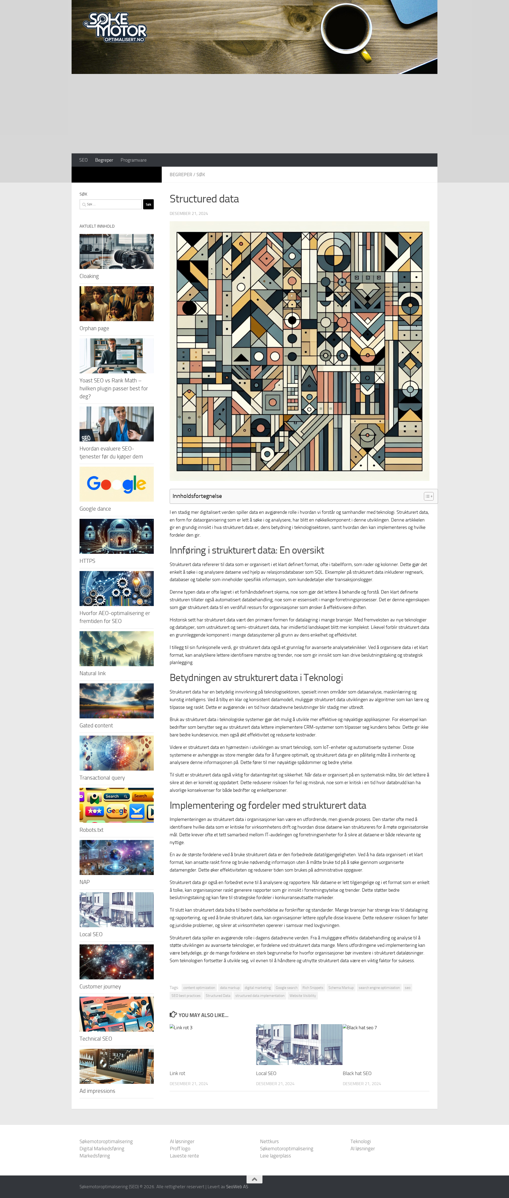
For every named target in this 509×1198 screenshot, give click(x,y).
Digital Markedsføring (102, 1149)
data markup (230, 987)
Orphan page (94, 328)
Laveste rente (184, 1156)
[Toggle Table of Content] (426, 496)
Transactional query (102, 777)
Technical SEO (96, 1038)
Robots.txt (91, 829)
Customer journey (100, 986)
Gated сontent (96, 725)
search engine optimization (379, 987)
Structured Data (218, 995)
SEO (83, 160)
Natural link (93, 673)
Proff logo (180, 1149)
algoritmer (385, 699)
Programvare (134, 160)
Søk (200, 175)
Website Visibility (302, 995)
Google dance (95, 508)
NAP (85, 882)
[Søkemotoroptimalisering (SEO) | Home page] (115, 27)
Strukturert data (412, 512)
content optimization (199, 987)
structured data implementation (259, 995)
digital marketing (258, 987)
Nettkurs (269, 1141)
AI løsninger (182, 1141)
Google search (286, 987)
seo (407, 987)
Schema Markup (341, 987)
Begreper (104, 160)
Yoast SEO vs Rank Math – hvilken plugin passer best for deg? (114, 388)
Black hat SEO (357, 1073)
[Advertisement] (254, 114)
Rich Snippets (312, 987)
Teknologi (360, 1141)
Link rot (177, 1073)
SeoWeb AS (237, 1186)
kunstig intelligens (187, 699)
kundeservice (205, 735)
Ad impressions (97, 1091)
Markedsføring (95, 1156)
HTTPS (87, 561)
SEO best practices (186, 995)
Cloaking (89, 276)
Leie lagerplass (275, 1156)
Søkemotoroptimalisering (106, 1141)
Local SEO (266, 1073)
